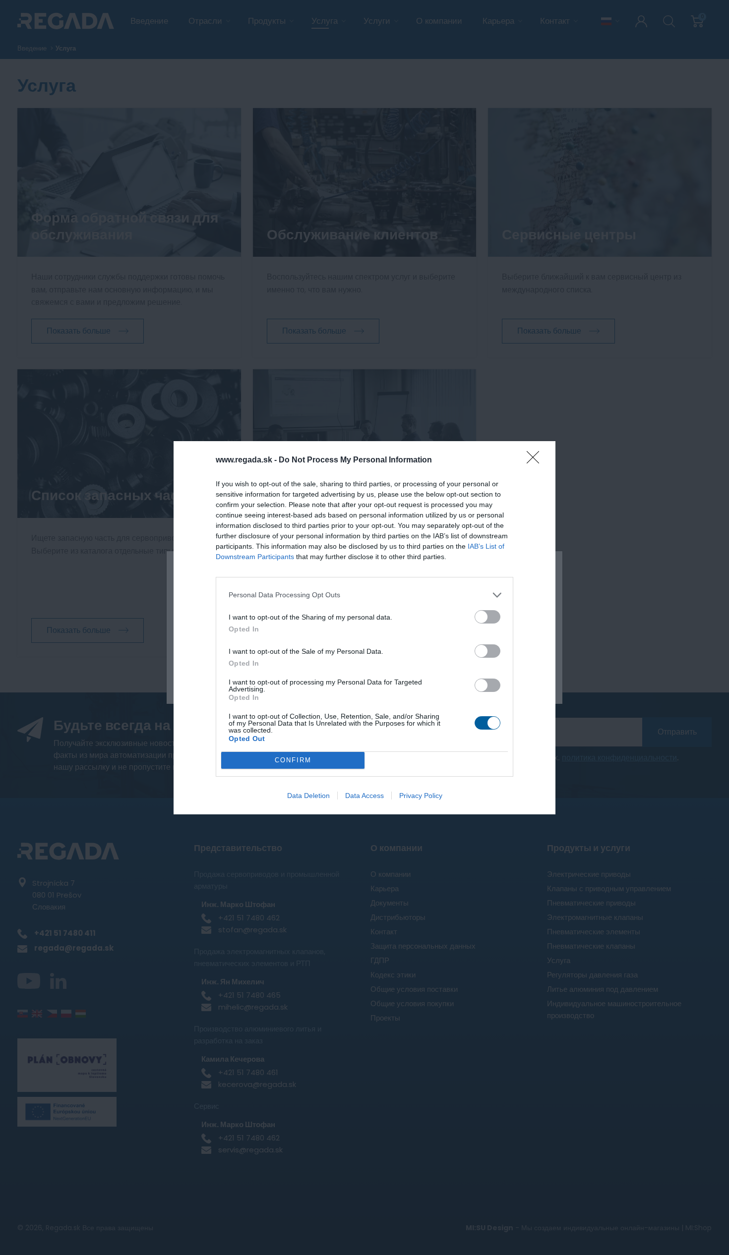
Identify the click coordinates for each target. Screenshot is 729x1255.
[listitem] (364, 595)
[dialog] (364, 627)
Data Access (364, 795)
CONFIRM (293, 760)
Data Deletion (308, 795)
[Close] (536, 460)
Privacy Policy (420, 795)
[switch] (487, 617)
